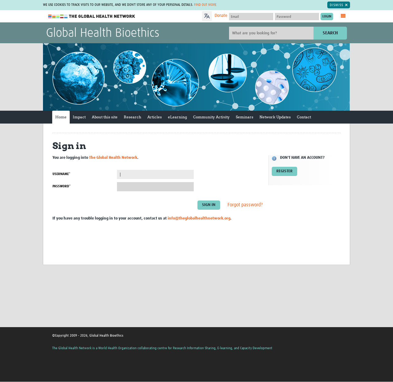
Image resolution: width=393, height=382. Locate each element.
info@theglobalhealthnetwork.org (199, 218)
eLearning (177, 117)
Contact (304, 117)
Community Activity (211, 117)
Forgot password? (245, 205)
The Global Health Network (92, 16)
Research (132, 117)
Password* (62, 186)
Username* (61, 174)
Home (61, 117)
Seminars (244, 117)
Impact (79, 117)
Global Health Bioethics (102, 33)
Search (330, 33)
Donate (221, 15)
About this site (105, 117)
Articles (154, 117)
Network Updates (275, 117)
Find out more (205, 4)
